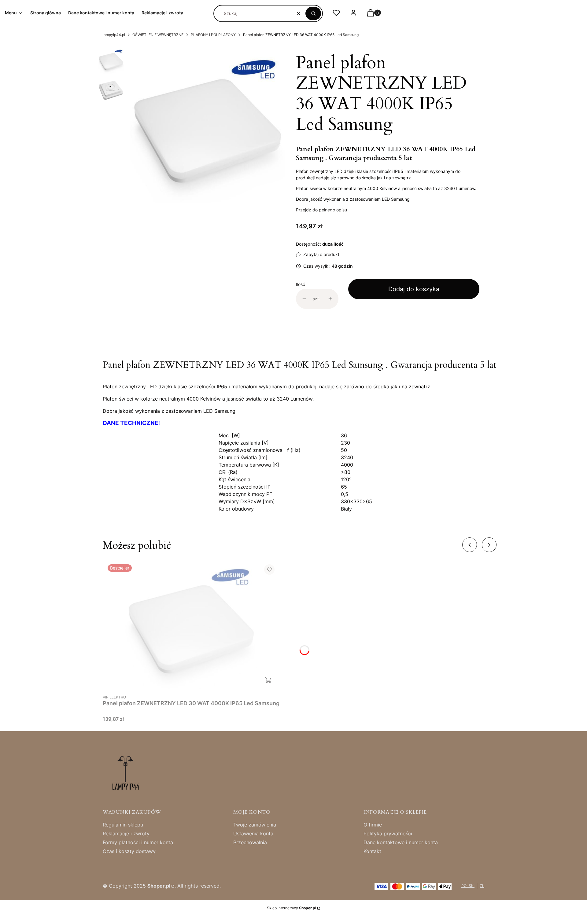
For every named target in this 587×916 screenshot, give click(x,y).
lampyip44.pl (114, 34)
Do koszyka (268, 680)
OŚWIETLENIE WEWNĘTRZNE (157, 34)
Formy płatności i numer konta (138, 842)
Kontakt (372, 851)
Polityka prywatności (388, 833)
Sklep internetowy (291, 908)
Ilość (300, 284)
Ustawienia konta (253, 833)
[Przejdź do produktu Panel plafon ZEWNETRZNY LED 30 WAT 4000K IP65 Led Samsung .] (191, 625)
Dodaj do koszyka (413, 289)
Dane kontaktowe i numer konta (401, 842)
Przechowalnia (250, 842)
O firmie (373, 825)
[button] (313, 13)
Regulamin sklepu (123, 825)
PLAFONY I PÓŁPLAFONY (213, 34)
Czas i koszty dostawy (129, 851)
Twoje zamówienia (254, 825)
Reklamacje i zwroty (126, 833)
